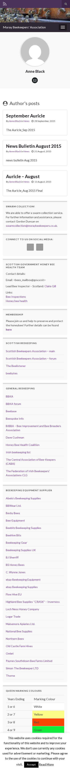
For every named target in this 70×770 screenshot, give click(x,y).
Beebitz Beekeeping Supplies (23, 527)
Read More (46, 764)
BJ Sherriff (12, 557)
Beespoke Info (15, 418)
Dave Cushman (15, 437)
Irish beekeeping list (18, 452)
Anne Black (15, 121)
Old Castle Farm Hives (19, 646)
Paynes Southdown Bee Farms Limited (29, 660)
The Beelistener (16, 366)
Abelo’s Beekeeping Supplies (23, 498)
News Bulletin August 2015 (33, 146)
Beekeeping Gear (16, 542)
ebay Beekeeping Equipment (23, 579)
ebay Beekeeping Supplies (22, 587)
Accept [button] (31, 764)
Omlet (10, 653)
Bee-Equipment (15, 520)
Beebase (11, 411)
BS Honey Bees (15, 564)
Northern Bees (15, 638)
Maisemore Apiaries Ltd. (20, 624)
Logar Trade (13, 616)
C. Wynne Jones (15, 572)
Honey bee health (16, 301)
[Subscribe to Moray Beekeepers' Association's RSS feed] (5, 3)
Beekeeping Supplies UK (21, 550)
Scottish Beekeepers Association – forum (31, 358)
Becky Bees (13, 513)
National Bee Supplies (19, 631)
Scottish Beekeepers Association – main (30, 351)
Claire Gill (50, 286)
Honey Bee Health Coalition (22, 444)
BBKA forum (13, 403)
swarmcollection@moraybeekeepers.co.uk (31, 225)
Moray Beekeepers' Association (24, 27)
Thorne (10, 675)
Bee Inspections (16, 296)
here (9, 329)
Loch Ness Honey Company (22, 609)
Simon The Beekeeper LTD (22, 668)
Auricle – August (23, 176)
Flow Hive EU (14, 594)
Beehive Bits (13, 535)
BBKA (9, 396)
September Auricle (25, 115)
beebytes (12, 373)
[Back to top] (61, 761)
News (27, 121)
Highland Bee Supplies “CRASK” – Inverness (33, 601)
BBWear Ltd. (13, 505)
